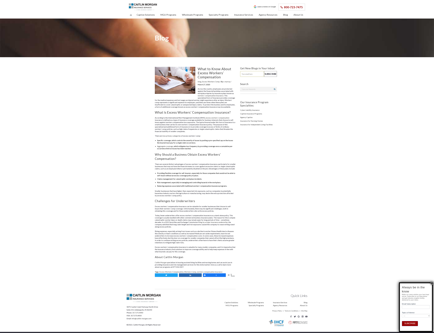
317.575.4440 (137, 313)
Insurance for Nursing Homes (251, 121)
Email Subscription (409, 304)
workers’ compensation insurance (210, 95)
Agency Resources (280, 305)
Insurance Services (280, 302)
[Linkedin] (303, 316)
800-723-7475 (293, 7)
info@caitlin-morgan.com (141, 318)
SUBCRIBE (410, 323)
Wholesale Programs (256, 302)
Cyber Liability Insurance (249, 110)
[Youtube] (306, 316)
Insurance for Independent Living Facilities (256, 124)
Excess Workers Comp (211, 81)
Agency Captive (246, 117)
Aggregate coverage (165, 146)
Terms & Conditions (291, 311)
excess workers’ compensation (217, 118)
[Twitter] (295, 316)
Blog (305, 302)
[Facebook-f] (291, 316)
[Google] (299, 316)
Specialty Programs (256, 305)
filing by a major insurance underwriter (213, 222)
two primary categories (172, 136)
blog (199, 81)
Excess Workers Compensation (171, 272)
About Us (303, 305)
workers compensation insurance (209, 272)
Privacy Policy (277, 311)
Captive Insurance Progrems (251, 114)
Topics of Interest (408, 313)
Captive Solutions (231, 302)
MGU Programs (232, 305)
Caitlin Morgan (161, 262)
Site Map (304, 311)
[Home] (131, 13)
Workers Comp (190, 272)
